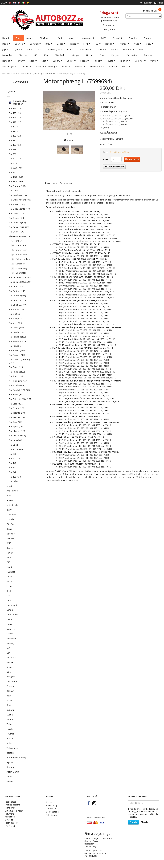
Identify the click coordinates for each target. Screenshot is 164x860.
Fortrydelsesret (12, 822)
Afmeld (144, 822)
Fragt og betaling (12, 804)
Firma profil (10, 807)
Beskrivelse (51, 182)
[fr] (19, 2)
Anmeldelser (66, 182)
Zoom (70, 140)
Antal (106, 159)
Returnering (10, 814)
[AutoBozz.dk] (47, 19)
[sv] (28, 2)
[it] (23, 2)
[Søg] (160, 16)
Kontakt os (10, 816)
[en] (14, 2)
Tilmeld (133, 822)
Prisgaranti (109, 29)
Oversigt (9, 819)
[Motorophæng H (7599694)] (69, 110)
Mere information (108, 131)
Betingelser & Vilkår (14, 810)
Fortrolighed (10, 802)
